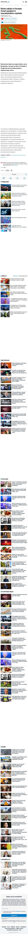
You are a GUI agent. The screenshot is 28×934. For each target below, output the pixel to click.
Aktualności (17, 5)
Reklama (13, 926)
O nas (8, 926)
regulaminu (18, 911)
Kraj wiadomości (23, 276)
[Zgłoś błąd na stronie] (24, 178)
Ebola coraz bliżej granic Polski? (19, 217)
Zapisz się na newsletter (9, 22)
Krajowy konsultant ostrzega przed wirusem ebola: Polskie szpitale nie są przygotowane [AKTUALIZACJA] (18, 203)
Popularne (15, 276)
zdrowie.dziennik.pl (9, 5)
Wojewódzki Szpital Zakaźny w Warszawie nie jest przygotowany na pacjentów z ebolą (19, 195)
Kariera (18, 926)
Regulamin (23, 926)
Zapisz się (14, 915)
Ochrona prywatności (10, 928)
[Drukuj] (11, 178)
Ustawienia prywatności (12, 930)
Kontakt (4, 926)
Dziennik (2, 5)
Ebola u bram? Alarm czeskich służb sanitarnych (18, 210)
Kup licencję (15, 165)
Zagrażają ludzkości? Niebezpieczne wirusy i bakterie (19, 226)
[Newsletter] (4, 178)
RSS (20, 930)
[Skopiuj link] (17, 178)
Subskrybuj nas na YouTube (10, 18)
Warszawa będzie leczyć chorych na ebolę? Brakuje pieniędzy (19, 186)
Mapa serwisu (19, 928)
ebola (7, 170)
